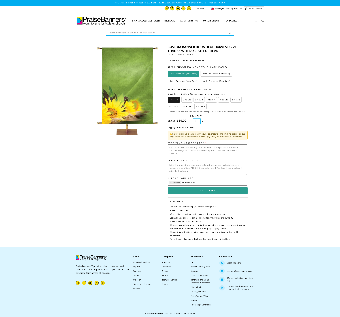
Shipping (165, 271)
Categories (231, 21)
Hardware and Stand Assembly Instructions (200, 281)
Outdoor (137, 280)
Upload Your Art (180, 178)
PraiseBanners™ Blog (200, 296)
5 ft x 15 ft (187, 106)
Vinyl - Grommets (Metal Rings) (216, 81)
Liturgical (169, 21)
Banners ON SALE (211, 21)
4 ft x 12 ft (173, 106)
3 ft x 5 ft (199, 100)
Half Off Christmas (189, 21)
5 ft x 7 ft (236, 100)
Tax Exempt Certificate (201, 304)
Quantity (196, 116)
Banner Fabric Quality (200, 266)
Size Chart (182, 206)
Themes (137, 275)
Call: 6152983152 (255, 8)
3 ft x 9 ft (211, 100)
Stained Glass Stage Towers (146, 21)
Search (165, 284)
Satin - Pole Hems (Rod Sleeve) (183, 73)
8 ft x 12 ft (200, 106)
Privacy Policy (197, 287)
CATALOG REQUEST (199, 275)
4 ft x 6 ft (224, 100)
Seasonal (137, 271)
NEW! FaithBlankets (141, 262)
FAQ (192, 262)
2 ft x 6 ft (187, 100)
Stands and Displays (142, 284)
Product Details (175, 201)
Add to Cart (207, 190)
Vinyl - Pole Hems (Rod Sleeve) (216, 73)
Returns (165, 275)
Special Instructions (184, 160)
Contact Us (166, 266)
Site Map (194, 300)
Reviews (194, 271)
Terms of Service (169, 280)
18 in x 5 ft (173, 100)
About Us (166, 262)
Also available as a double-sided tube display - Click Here (203, 239)
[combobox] (170, 33)
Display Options (220, 228)
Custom (136, 288)
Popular (136, 266)
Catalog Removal (198, 291)
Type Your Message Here (186, 143)
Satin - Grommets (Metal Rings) (183, 81)
